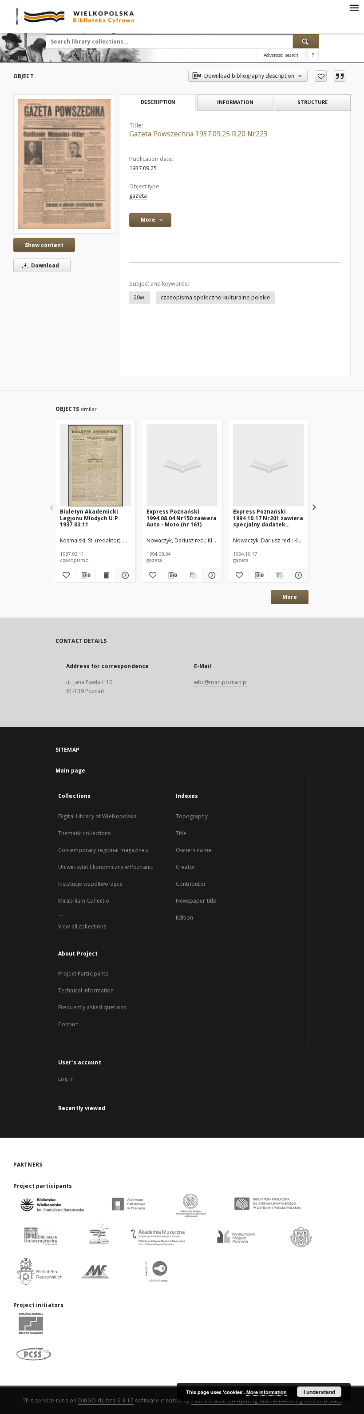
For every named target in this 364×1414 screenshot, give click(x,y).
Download (44, 265)
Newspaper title (196, 900)
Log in (66, 1079)
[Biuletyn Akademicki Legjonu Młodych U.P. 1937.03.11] (95, 466)
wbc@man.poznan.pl (221, 682)
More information (266, 1392)
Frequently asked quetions (92, 1007)
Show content (44, 245)
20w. (140, 297)
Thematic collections (84, 833)
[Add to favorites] (321, 76)
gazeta (138, 195)
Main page (70, 770)
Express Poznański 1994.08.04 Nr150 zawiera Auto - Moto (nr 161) (181, 518)
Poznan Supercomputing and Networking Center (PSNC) (266, 1400)
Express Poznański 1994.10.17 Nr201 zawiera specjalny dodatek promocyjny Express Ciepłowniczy (268, 518)
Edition (185, 917)
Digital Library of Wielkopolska (97, 816)
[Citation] (339, 76)
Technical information (86, 990)
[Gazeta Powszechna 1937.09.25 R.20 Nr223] (64, 163)
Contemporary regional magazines (103, 850)
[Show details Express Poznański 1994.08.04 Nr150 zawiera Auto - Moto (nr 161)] (211, 575)
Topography (192, 816)
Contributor (191, 884)
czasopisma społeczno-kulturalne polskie (215, 297)
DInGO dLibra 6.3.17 (106, 1400)
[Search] (306, 41)
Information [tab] (235, 102)
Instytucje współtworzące (90, 884)
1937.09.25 (143, 168)
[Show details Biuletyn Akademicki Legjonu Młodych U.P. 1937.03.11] (124, 575)
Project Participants (83, 973)
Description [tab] (158, 102)
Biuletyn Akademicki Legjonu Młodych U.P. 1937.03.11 (90, 518)
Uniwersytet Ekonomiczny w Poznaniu (106, 867)
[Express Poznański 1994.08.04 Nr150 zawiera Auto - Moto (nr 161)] (182, 466)
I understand (319, 1392)
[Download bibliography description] (85, 575)
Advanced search (281, 55)
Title (181, 833)
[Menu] (354, 7)
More (289, 597)
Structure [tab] (312, 102)
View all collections (82, 926)
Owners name (193, 850)
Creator (186, 867)
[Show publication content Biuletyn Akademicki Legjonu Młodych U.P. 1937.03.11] (105, 575)
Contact (68, 1024)
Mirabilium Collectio (83, 900)
